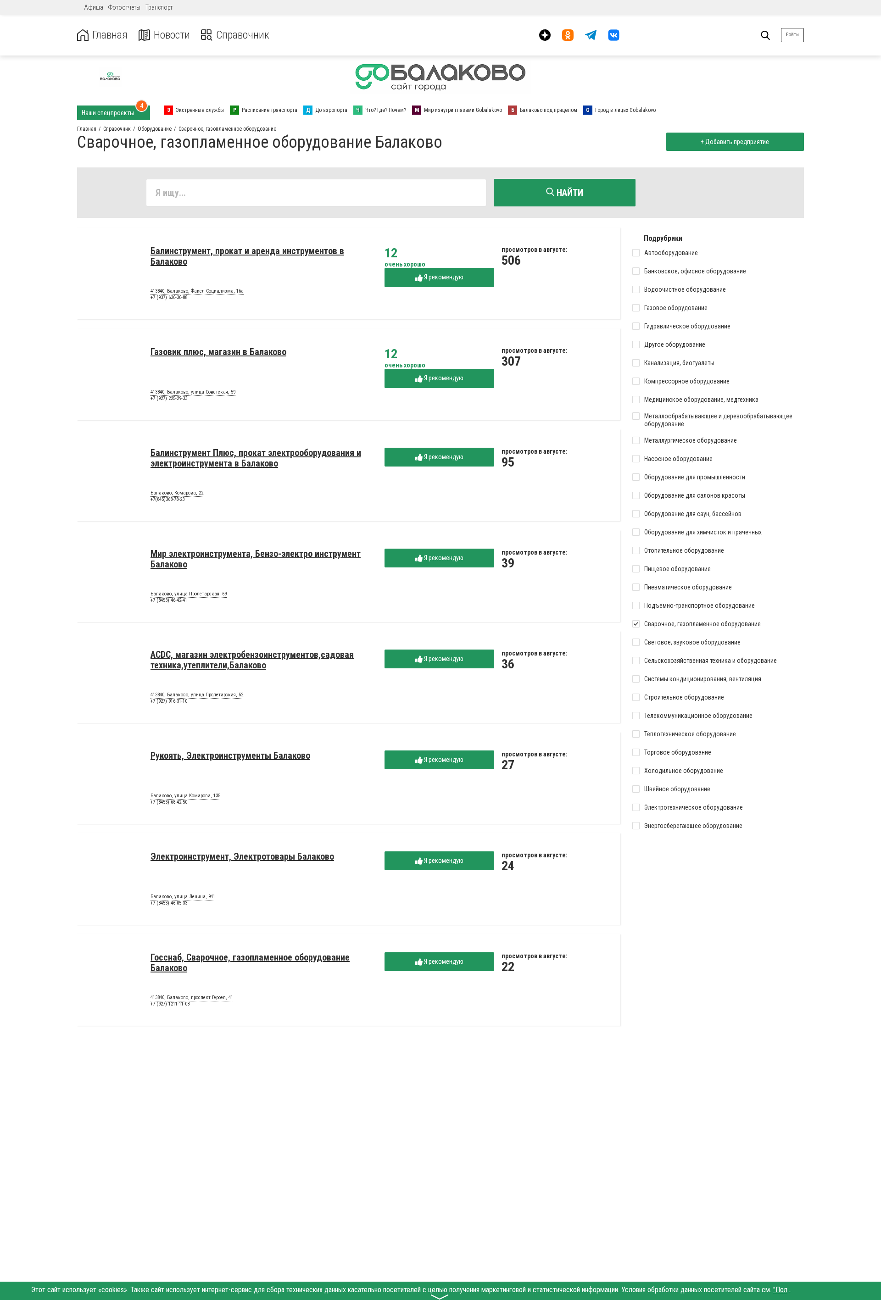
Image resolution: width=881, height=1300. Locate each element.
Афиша (93, 7)
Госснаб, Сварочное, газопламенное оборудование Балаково (250, 962)
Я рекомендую (443, 277)
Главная (110, 35)
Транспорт (159, 7)
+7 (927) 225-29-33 (169, 398)
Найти (568, 192)
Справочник (242, 35)
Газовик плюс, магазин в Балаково (218, 351)
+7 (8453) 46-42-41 (169, 600)
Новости (172, 35)
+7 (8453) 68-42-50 (169, 802)
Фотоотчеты (124, 7)
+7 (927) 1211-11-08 (170, 1004)
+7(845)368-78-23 (167, 499)
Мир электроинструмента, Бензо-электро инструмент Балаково (256, 559)
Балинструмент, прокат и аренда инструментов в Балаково (247, 256)
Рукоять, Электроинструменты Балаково (230, 755)
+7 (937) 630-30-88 (169, 297)
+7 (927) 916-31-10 (169, 701)
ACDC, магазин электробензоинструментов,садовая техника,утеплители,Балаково (252, 660)
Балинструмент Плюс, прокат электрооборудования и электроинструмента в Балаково (256, 458)
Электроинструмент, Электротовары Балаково (242, 856)
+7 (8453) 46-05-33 (169, 903)
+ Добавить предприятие (735, 141)
